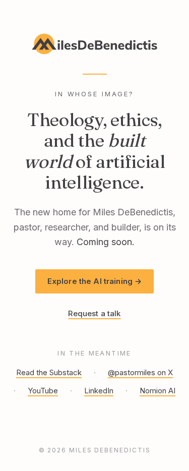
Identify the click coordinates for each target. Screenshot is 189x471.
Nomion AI (157, 390)
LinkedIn (98, 390)
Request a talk (94, 313)
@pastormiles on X (140, 372)
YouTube (43, 390)
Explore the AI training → (94, 281)
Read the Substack (49, 372)
